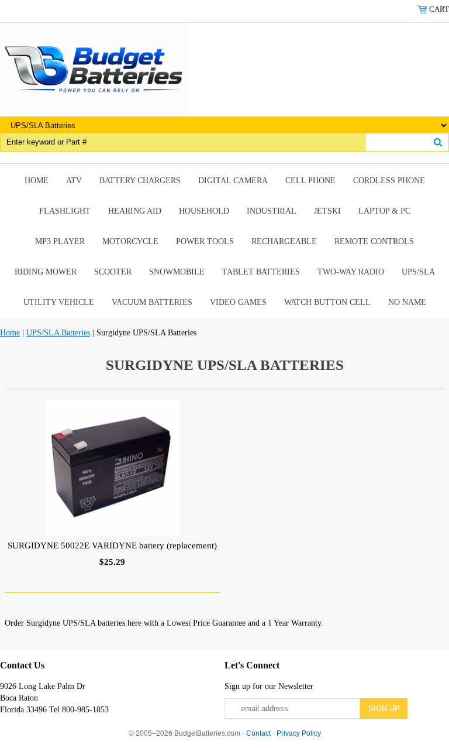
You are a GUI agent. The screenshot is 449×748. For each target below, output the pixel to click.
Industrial (271, 211)
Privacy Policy (299, 733)
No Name (407, 302)
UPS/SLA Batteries (58, 332)
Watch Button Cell (327, 302)
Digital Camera (233, 180)
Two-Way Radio (350, 271)
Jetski (327, 211)
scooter (113, 271)
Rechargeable (284, 241)
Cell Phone (310, 180)
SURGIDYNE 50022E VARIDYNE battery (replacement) (112, 545)
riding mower (46, 271)
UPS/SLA (418, 271)
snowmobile (177, 271)
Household (204, 211)
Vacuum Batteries (152, 302)
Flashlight (65, 211)
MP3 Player (60, 241)
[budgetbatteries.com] (93, 68)
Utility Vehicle (58, 302)
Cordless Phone (389, 180)
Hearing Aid (134, 211)
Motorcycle (130, 241)
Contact (258, 733)
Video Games (238, 302)
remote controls (374, 241)
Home (37, 180)
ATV (74, 180)
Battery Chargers (140, 180)
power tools (205, 241)
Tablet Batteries (261, 271)
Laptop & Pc (384, 211)
